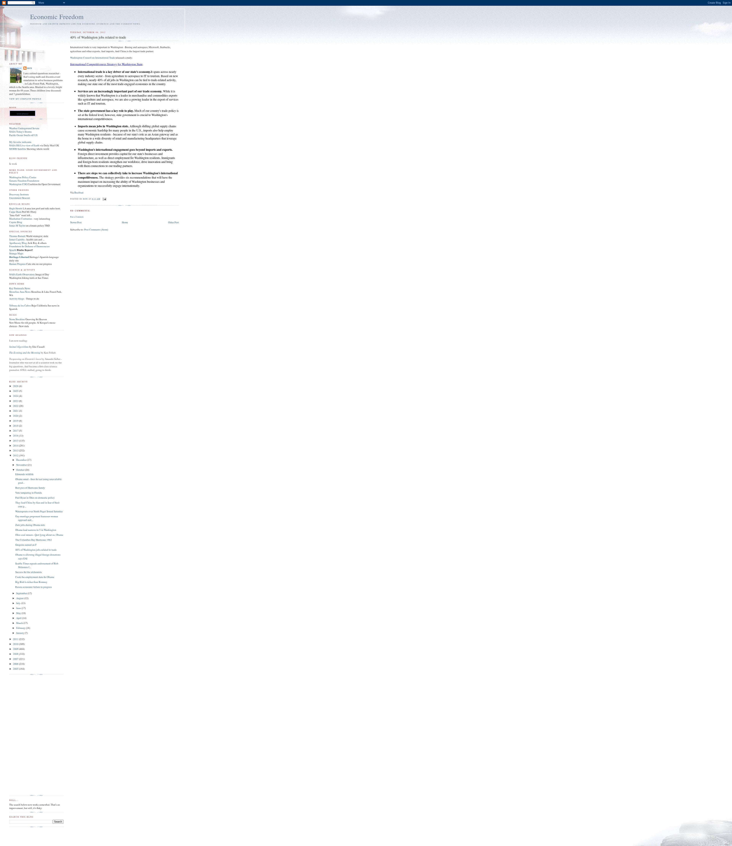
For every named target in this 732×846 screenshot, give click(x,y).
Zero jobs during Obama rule (30, 525)
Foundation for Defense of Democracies (29, 246)
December (21, 460)
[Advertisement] (24, 735)
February (21, 628)
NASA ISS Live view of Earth (24, 145)
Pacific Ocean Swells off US (23, 135)
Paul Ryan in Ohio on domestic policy (35, 497)
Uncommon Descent (19, 198)
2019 (16, 420)
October (20, 469)
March (19, 623)
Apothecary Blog (18, 243)
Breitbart (78, 192)
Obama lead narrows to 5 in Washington (35, 530)
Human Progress (17, 264)
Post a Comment (76, 216)
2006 (16, 664)
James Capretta (17, 239)
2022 (16, 406)
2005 (16, 668)
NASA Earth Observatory (22, 274)
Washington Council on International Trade (92, 57)
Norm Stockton (17, 319)
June (19, 608)
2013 (16, 450)
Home (125, 222)
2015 (16, 440)
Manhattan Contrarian (20, 218)
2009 (16, 649)
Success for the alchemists (28, 572)
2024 (16, 396)
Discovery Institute (19, 194)
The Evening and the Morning (25, 352)
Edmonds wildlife (24, 474)
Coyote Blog (15, 222)
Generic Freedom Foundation (24, 180)
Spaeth (12, 250)
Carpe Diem (15, 212)
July (18, 603)
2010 (16, 644)
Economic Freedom (56, 16)
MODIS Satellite (17, 149)
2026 (16, 386)
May (19, 613)
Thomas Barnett (17, 236)
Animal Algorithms (19, 346)
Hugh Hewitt (15, 208)
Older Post (173, 222)
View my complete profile (25, 98)
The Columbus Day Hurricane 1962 (33, 539)
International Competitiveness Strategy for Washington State (106, 64)
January (20, 633)
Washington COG (18, 184)
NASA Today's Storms (20, 131)
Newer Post (76, 222)
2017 (16, 430)
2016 (16, 435)
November (21, 465)
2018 (16, 425)
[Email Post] (104, 198)
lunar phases (22, 114)
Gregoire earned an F (26, 544)
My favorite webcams (20, 142)
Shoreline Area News (19, 291)
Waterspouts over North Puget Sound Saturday (39, 511)
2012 (16, 455)
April (19, 618)
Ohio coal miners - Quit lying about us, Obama (39, 535)
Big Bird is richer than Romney (31, 582)
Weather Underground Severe (24, 128)
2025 (16, 391)
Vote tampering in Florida (28, 492)
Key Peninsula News (19, 288)
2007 (16, 659)
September (22, 593)
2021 (16, 411)
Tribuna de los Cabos (20, 305)
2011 (16, 639)
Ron (29, 68)
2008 (16, 654)
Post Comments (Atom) (96, 229)
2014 (16, 445)
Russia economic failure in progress (33, 587)
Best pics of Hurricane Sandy (30, 487)
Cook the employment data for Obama (34, 577)
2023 (16, 401)
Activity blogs (16, 298)
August (20, 598)
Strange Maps (16, 253)
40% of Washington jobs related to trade (36, 549)
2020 (16, 415)
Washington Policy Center (22, 177)
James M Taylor (17, 225)
